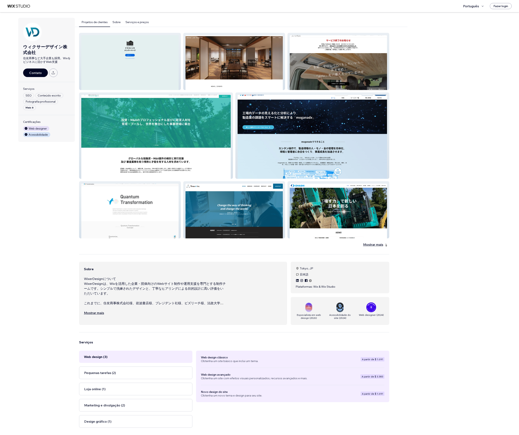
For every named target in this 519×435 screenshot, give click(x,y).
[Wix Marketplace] (18, 6)
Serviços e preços (137, 22)
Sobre (117, 22)
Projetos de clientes (94, 22)
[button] (130, 61)
